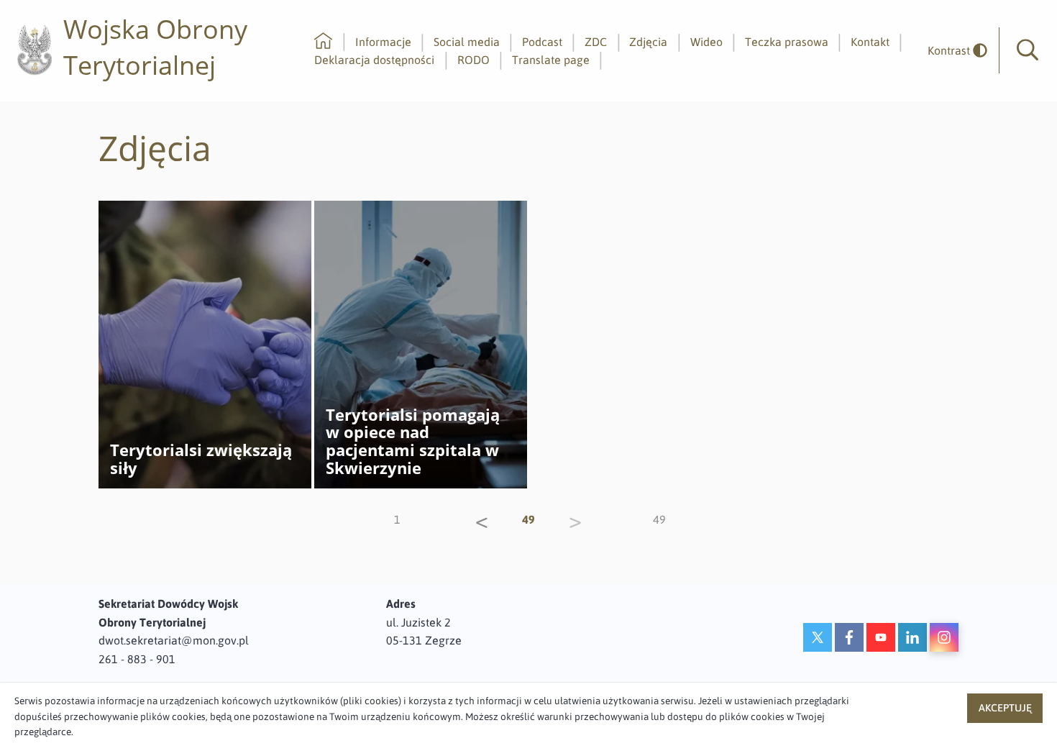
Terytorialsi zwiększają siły (201, 459)
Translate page (551, 59)
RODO (473, 59)
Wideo (706, 41)
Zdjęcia (648, 41)
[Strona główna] (323, 41)
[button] (1027, 50)
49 (659, 519)
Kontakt (870, 41)
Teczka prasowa (786, 41)
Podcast (542, 41)
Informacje (383, 41)
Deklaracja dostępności (374, 59)
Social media (467, 41)
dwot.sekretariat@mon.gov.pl (174, 640)
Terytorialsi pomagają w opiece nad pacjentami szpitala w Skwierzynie (413, 441)
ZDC (596, 41)
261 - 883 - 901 (137, 658)
